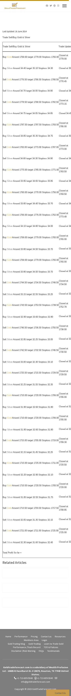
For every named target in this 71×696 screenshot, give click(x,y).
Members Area (31, 640)
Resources (60, 636)
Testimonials (53, 650)
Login (44, 640)
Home (8, 636)
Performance (21, 636)
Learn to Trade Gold (53, 643)
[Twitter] (51, 5)
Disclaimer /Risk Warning (23, 650)
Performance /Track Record (26, 647)
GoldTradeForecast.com (44, 689)
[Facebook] (47, 5)
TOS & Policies (51, 647)
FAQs (41, 650)
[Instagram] (58, 5)
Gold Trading (34, 643)
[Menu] (64, 6)
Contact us (46, 636)
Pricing (34, 636)
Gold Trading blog (16, 643)
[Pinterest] (54, 5)
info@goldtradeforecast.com (35, 681)
